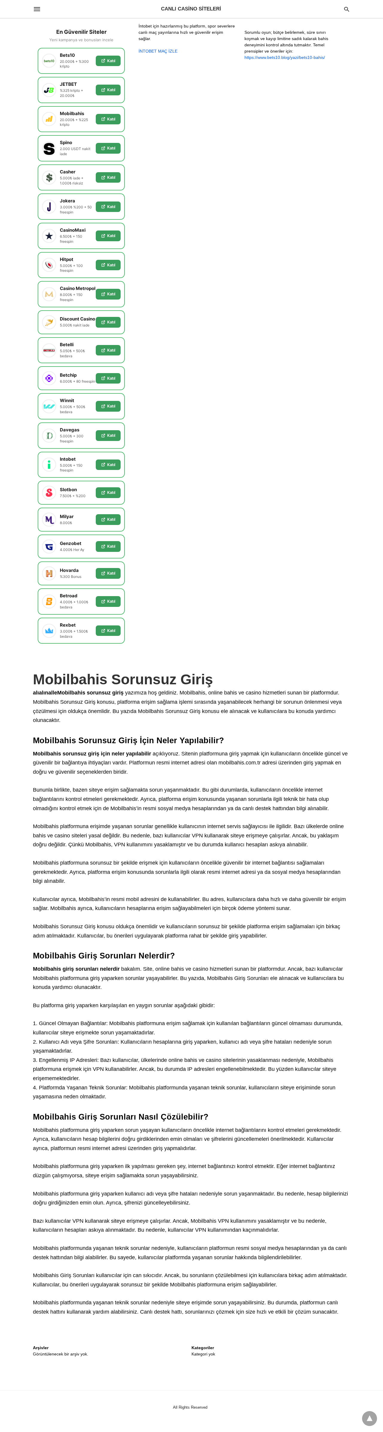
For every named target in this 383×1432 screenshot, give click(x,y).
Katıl (111, 60)
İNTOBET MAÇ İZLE (158, 51)
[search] (346, 9)
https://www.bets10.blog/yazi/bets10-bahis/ (284, 57)
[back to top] (369, 1418)
